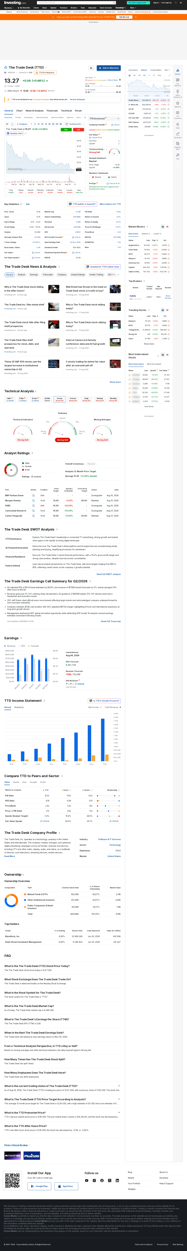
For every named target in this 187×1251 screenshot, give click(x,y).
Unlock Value (112, 80)
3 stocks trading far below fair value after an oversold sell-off (85, 363)
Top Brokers (135, 281)
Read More (9, 856)
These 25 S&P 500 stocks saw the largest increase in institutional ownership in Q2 (22, 365)
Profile (18, 117)
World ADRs (66, 12)
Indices (144, 70)
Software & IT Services (109, 839)
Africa (130, 12)
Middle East (110, 12)
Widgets (132, 1189)
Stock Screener (106, 8)
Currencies (133, 70)
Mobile (131, 1178)
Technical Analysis (19, 391)
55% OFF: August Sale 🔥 (138, 3)
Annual (7, 707)
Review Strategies (77, 99)
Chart (19, 110)
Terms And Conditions (144, 1244)
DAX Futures (134, 122)
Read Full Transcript (111, 621)
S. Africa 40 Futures (137, 105)
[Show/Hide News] (66, 124)
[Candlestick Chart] (7, 124)
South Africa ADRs (80, 12)
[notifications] (175, 2)
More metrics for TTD (110, 204)
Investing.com (10, 309)
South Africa (34, 12)
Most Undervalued (136, 364)
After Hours (45, 12)
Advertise (163, 1178)
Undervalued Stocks (160, 12)
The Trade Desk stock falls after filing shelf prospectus (24, 324)
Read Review (168, 297)
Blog (130, 1172)
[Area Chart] (12, 124)
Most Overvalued (154, 364)
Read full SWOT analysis (109, 574)
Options (70, 117)
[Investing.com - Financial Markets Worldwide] (15, 3)
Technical (66, 110)
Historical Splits (57, 117)
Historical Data (42, 117)
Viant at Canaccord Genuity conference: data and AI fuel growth (85, 342)
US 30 (131, 109)
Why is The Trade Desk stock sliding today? (85, 306)
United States (114, 856)
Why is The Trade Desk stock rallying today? (86, 324)
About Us (163, 1172)
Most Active (133, 234)
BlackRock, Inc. (12, 936)
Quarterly (19, 707)
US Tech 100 (134, 118)
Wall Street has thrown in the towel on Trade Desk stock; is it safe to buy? (86, 288)
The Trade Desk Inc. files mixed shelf (24, 304)
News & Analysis (35, 110)
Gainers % (146, 234)
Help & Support (166, 1183)
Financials (52, 110)
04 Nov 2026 (75, 242)
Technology (115, 845)
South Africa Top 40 (137, 100)
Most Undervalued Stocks (138, 356)
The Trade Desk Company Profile (30, 833)
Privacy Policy (162, 1244)
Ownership (28, 117)
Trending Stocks (137, 310)
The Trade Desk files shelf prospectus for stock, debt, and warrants (21, 344)
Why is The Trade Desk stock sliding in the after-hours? (23, 288)
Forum (78, 110)
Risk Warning (178, 1244)
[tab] (10, 399)
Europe (101, 12)
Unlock (46, 821)
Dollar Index (133, 127)
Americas (92, 12)
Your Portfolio (134, 1183)
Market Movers (137, 226)
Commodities (155, 70)
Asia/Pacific (121, 12)
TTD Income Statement (23, 701)
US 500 (131, 113)
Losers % (157, 234)
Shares (9, 12)
